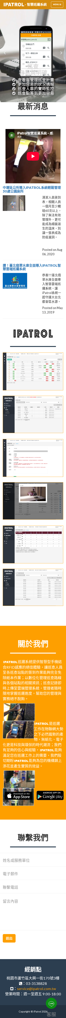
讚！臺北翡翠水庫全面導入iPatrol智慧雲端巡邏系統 (32, 267)
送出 (9, 938)
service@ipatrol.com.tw (36, 988)
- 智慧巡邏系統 (36, 5)
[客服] (51, 1003)
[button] (5, 51)
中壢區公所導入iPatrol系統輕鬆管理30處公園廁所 (32, 189)
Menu (58, 5)
